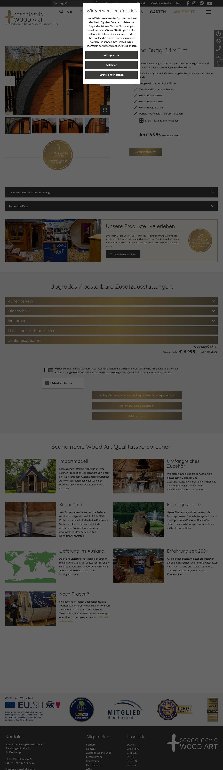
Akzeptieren (111, 55)
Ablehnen (111, 64)
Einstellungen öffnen (112, 74)
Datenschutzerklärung (115, 45)
